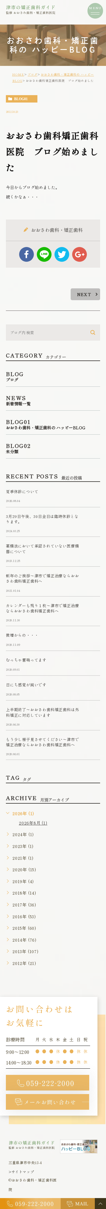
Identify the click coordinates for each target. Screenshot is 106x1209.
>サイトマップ (21, 1171)
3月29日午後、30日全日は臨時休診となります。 (42, 519)
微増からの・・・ (22, 635)
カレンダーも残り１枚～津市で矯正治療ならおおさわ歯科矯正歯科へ (42, 608)
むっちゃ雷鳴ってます (26, 660)
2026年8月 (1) (33, 823)
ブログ (32, 74)
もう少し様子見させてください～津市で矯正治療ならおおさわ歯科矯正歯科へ (42, 742)
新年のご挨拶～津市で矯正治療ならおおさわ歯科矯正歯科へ (42, 578)
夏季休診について (22, 491)
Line (44, 254)
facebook (26, 254)
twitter (61, 254)
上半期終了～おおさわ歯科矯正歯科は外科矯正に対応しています (42, 712)
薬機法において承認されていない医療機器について (42, 548)
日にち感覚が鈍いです (26, 685)
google (79, 254)
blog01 (21, 99)
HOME (18, 74)
